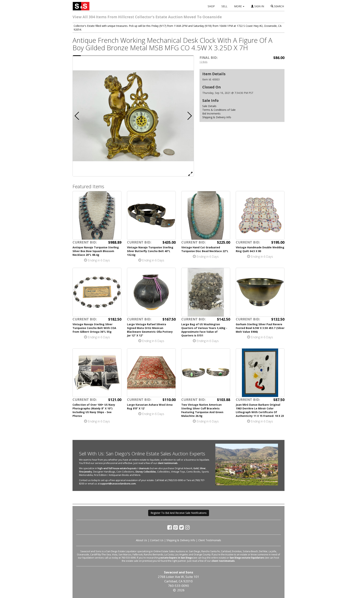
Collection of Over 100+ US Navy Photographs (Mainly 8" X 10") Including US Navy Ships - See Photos (94, 410)
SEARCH (278, 6)
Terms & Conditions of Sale (219, 110)
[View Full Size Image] (190, 174)
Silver (203, 468)
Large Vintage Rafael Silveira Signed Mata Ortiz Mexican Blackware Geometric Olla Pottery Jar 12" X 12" (150, 329)
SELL (224, 6)
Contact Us (156, 540)
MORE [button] (238, 6)
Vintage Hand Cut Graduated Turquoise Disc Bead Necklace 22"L (204, 249)
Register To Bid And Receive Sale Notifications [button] (179, 513)
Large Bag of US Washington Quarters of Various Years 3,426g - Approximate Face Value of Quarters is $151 (204, 329)
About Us (141, 540)
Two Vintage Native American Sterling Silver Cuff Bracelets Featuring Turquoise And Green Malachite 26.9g (202, 410)
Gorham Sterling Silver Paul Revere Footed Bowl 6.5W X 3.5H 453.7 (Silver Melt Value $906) (260, 327)
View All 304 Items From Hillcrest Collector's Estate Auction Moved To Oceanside (147, 16)
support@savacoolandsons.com (118, 483)
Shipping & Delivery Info (216, 117)
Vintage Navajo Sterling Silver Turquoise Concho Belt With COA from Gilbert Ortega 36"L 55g (94, 327)
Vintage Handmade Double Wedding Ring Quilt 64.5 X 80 (260, 249)
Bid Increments (211, 113)
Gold (196, 468)
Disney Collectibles (145, 471)
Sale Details (209, 106)
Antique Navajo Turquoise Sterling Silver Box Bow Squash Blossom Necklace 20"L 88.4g (96, 251)
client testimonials (168, 463)
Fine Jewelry (85, 471)
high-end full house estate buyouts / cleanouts (123, 468)
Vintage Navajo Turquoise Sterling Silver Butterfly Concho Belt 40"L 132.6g (150, 251)
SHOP (211, 6)
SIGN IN (259, 6)
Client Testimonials (209, 540)
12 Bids (204, 61)
